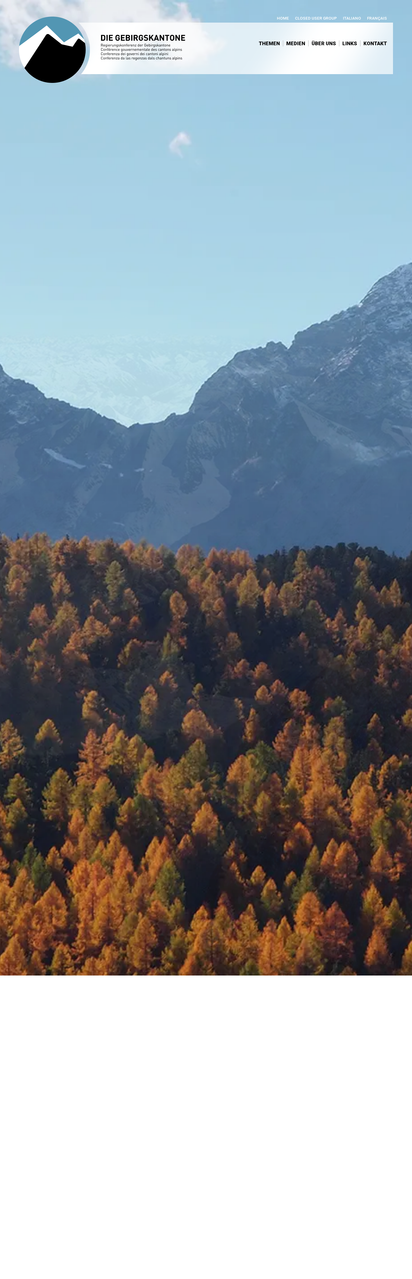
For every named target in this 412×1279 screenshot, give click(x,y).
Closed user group (316, 18)
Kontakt (375, 43)
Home (283, 18)
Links (349, 43)
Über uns (324, 43)
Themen (269, 43)
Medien (295, 43)
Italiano (352, 18)
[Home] (108, 52)
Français (377, 18)
